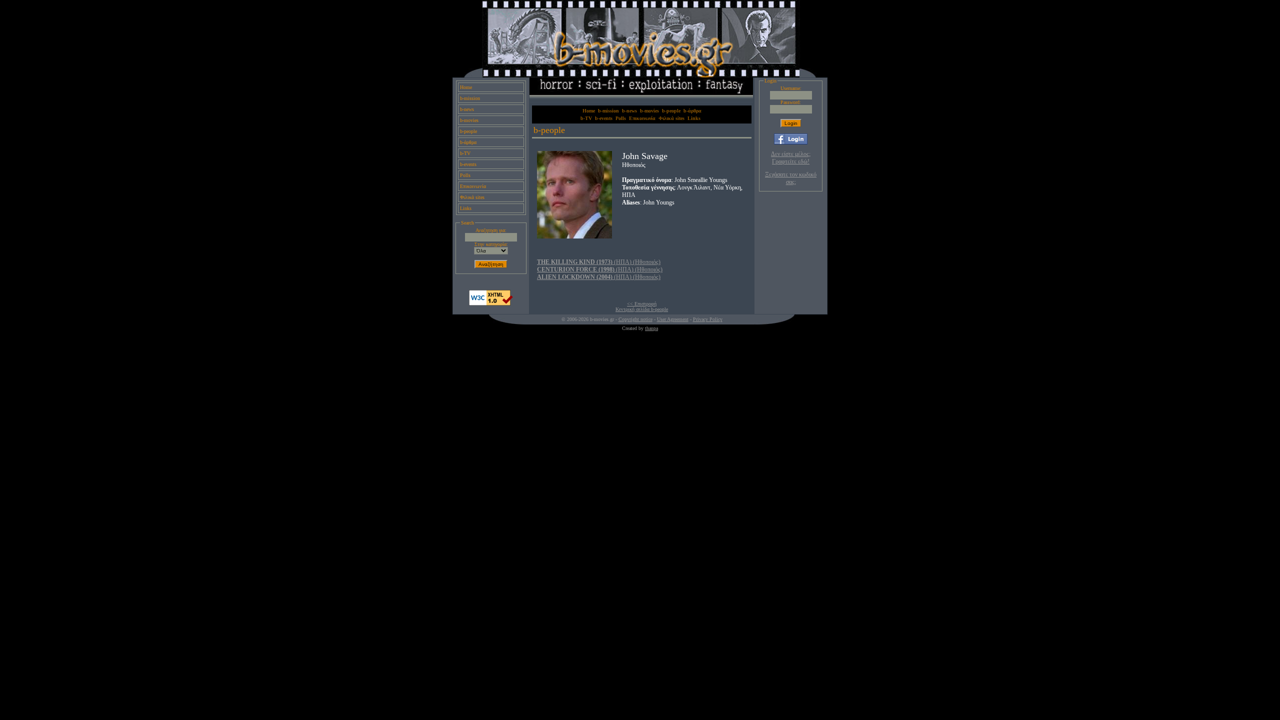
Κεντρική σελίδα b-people (642, 309)
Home (466, 87)
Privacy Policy (707, 319)
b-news (467, 109)
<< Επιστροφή (641, 303)
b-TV (465, 153)
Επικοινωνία (473, 186)
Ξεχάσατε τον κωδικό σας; (790, 178)
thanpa (651, 328)
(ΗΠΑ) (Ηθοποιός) (598, 262)
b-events (468, 164)
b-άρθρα (468, 142)
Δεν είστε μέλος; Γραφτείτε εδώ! (790, 157)
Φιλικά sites (472, 197)
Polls (465, 175)
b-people (468, 131)
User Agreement (672, 319)
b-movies (469, 120)
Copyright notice (635, 319)
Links (466, 208)
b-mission (470, 98)
